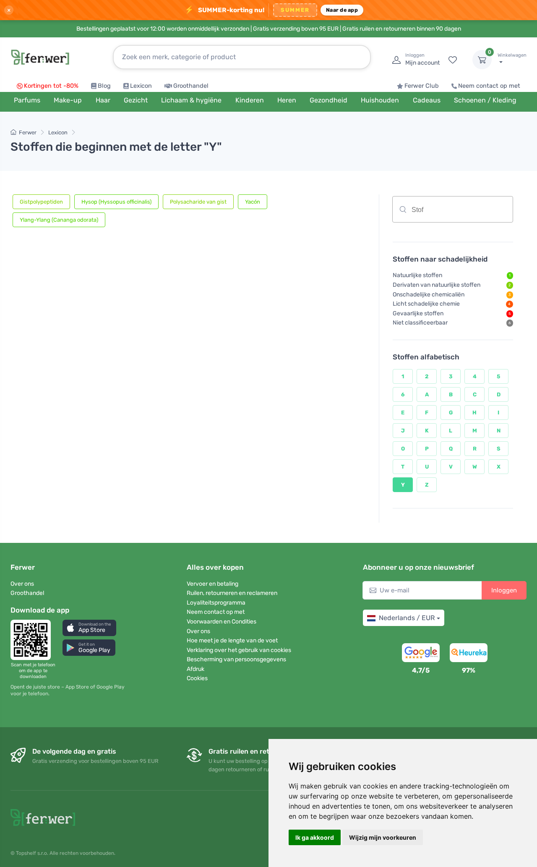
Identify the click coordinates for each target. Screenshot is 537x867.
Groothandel (191, 85)
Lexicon (141, 85)
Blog (104, 85)
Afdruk (195, 669)
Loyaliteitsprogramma (216, 602)
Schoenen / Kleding (485, 100)
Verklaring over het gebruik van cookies (239, 650)
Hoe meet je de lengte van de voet (232, 640)
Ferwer (27, 132)
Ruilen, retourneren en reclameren (232, 593)
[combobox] (452, 209)
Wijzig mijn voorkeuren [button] (382, 837)
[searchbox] (470, 212)
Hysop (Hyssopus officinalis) (116, 202)
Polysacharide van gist (198, 202)
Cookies (197, 678)
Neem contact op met (489, 85)
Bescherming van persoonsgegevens (236, 659)
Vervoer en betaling (212, 583)
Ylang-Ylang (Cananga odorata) (59, 220)
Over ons (22, 583)
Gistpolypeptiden (41, 202)
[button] (89, 628)
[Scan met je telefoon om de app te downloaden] (33, 640)
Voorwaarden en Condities (221, 621)
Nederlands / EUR (407, 618)
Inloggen (504, 590)
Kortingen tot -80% (51, 85)
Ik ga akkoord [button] (314, 837)
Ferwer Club (421, 85)
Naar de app (342, 10)
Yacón (252, 202)
